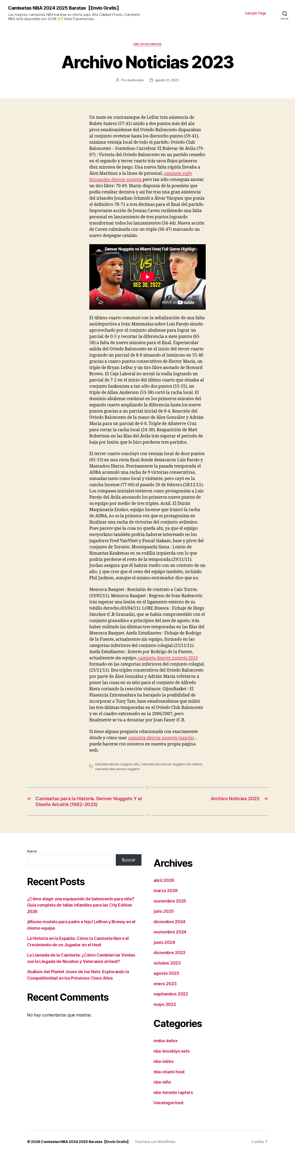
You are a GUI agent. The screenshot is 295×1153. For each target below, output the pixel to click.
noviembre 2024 (170, 931)
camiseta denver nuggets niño (117, 764)
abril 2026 (164, 880)
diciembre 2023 (169, 952)
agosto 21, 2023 (167, 80)
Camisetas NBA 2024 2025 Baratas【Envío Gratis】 (64, 8)
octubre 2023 (167, 963)
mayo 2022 (165, 1004)
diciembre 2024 (169, 921)
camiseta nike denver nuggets (117, 769)
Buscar (32, 851)
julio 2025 (164, 911)
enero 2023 (165, 983)
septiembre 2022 (171, 993)
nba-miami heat (169, 1071)
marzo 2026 (166, 890)
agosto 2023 (166, 973)
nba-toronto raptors (173, 1092)
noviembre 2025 (170, 901)
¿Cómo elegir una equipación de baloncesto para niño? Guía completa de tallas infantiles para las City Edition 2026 (80, 905)
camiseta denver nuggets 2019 (168, 658)
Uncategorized (147, 44)
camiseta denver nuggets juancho (161, 738)
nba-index (164, 1061)
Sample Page (255, 13)
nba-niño (162, 1082)
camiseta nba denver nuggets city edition (171, 764)
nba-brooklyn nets (172, 1051)
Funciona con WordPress (155, 1142)
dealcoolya (135, 80)
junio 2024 (164, 942)
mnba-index (165, 1040)
